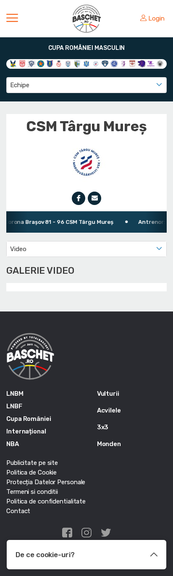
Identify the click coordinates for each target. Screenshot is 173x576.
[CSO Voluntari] (105, 63)
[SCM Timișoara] (151, 63)
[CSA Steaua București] (41, 63)
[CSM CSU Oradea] (59, 63)
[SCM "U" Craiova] (141, 63)
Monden (109, 444)
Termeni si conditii (32, 492)
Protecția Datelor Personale (45, 482)
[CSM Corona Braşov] (50, 63)
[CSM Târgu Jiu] (86, 63)
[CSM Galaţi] (68, 63)
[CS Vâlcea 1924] (31, 63)
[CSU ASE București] (114, 63)
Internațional (26, 431)
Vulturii (108, 393)
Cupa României (28, 419)
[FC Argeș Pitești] (123, 63)
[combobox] (86, 85)
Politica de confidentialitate (46, 501)
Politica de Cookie (31, 472)
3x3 (103, 427)
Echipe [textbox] (19, 85)
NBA (12, 444)
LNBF (14, 406)
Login (156, 18)
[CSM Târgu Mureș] (96, 63)
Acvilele (109, 410)
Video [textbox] (18, 249)
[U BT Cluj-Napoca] (160, 63)
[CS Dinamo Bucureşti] (22, 63)
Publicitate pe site (32, 463)
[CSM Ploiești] (77, 63)
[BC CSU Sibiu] (13, 63)
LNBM (15, 393)
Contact (18, 511)
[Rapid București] (132, 63)
